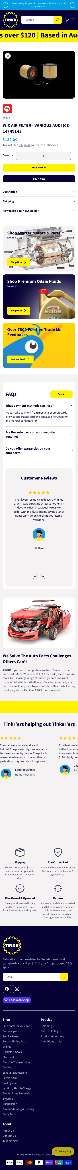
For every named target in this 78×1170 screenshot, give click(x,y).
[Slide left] (35, 576)
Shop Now (16, 262)
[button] (72, 19)
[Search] (58, 20)
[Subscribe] (64, 977)
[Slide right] (42, 576)
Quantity (8, 155)
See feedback (18, 359)
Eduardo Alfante (16, 770)
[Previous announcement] (5, 5)
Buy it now (39, 179)
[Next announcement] (72, 5)
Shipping (24, 145)
